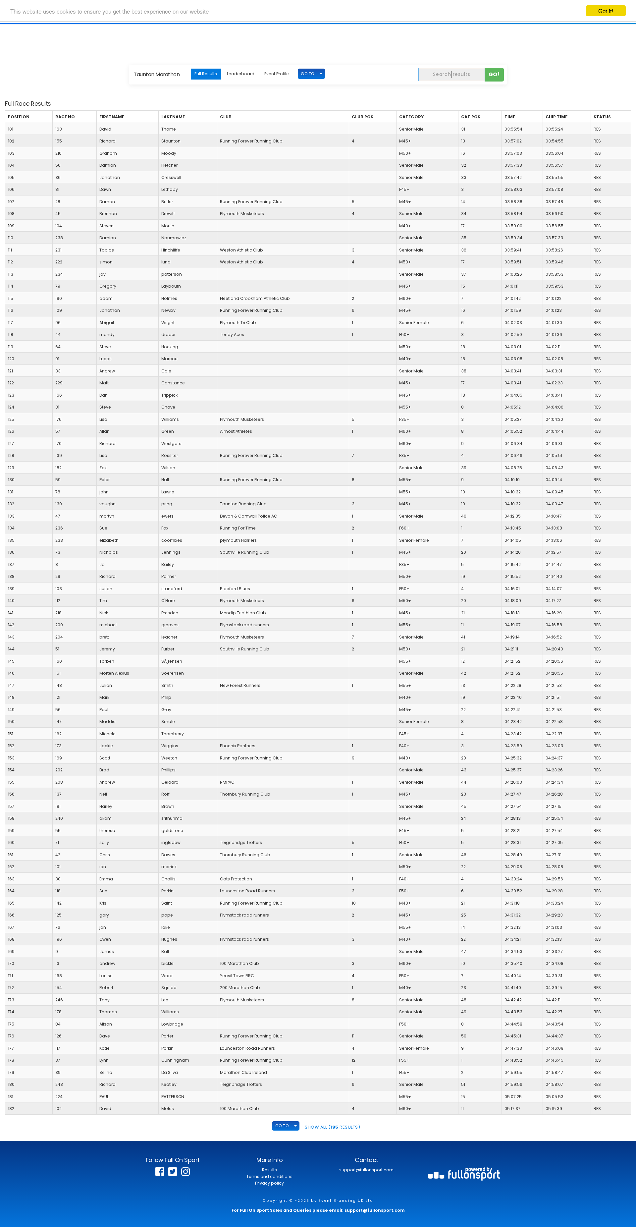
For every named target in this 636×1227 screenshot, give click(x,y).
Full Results (205, 74)
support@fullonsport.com (366, 1170)
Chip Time (556, 117)
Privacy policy (269, 1183)
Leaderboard (240, 74)
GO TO (307, 74)
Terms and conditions (269, 1176)
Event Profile (276, 74)
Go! (494, 74)
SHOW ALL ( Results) (332, 1127)
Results (269, 1170)
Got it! (605, 11)
